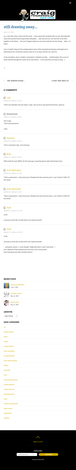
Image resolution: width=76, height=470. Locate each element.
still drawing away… (20, 26)
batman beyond (9, 332)
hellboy (6, 365)
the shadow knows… (16, 81)
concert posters (8, 346)
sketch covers (15, 302)
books (6, 336)
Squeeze (10, 138)
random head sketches (11, 403)
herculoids (7, 370)
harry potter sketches (10, 360)
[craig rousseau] (37, 21)
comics (6, 341)
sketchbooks (8, 413)
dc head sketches (9, 355)
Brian (8, 154)
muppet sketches (9, 384)
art (4, 327)
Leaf (8, 98)
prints (5, 399)
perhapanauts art (9, 394)
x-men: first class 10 (54, 81)
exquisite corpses (16, 293)
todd (8, 207)
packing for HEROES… (18, 284)
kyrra (5, 375)
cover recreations (9, 351)
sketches (6, 418)
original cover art (9, 389)
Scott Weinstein (13, 170)
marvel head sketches (11, 379)
